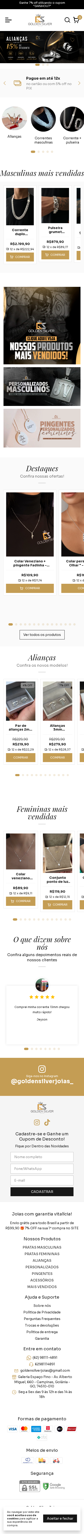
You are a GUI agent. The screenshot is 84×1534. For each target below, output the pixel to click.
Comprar (20, 757)
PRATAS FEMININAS (42, 1254)
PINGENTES (42, 1274)
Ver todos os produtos (42, 635)
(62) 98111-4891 (45, 1357)
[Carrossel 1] (42, 47)
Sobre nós (42, 1306)
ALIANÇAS (42, 1260)
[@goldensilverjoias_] (42, 1069)
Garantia (42, 1338)
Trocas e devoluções (42, 1325)
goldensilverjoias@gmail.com (45, 1370)
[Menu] (9, 20)
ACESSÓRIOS (42, 1280)
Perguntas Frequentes (42, 1319)
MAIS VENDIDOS (42, 1287)
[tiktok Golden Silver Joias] (47, 1122)
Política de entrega (42, 1332)
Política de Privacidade (42, 1312)
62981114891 (45, 1364)
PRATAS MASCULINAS (42, 1247)
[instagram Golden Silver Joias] (37, 1122)
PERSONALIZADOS (42, 1267)
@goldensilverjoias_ (42, 1081)
